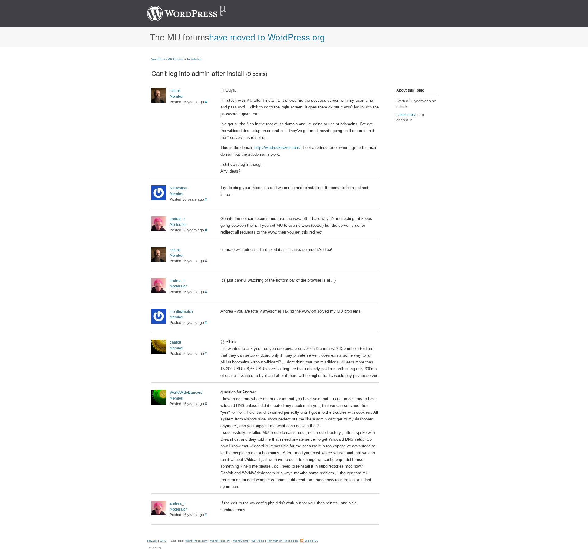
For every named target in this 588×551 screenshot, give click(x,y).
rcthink (175, 91)
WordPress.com (196, 540)
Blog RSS (311, 540)
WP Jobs (257, 540)
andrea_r (177, 219)
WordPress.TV (220, 540)
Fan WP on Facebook (282, 540)
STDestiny (178, 188)
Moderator (178, 224)
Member (176, 96)
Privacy (152, 540)
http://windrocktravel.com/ (277, 147)
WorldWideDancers (186, 392)
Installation (194, 59)
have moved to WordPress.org (267, 36)
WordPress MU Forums (167, 59)
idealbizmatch (181, 312)
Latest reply (406, 114)
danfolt (175, 342)
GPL (163, 540)
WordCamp (241, 540)
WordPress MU (193, 13)
